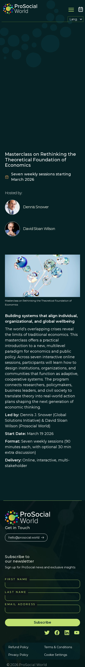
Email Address (20, 604)
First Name (16, 579)
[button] (75, 19)
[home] (19, 9)
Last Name (15, 592)
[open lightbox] (42, 276)
